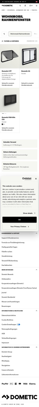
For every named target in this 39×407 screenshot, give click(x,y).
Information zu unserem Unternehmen (16, 347)
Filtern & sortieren (11, 41)
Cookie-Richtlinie (7, 320)
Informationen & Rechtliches (12, 311)
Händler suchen (7, 252)
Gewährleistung (7, 256)
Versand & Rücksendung (10, 261)
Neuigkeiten (12, 365)
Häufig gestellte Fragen (9, 247)
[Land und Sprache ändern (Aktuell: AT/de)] (36, 1)
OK (19, 220)
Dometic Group (13, 352)
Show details (28, 213)
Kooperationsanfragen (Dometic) (13, 283)
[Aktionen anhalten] (3, 1)
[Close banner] (36, 178)
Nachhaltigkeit (6, 356)
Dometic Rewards (7, 274)
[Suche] (20, 5)
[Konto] (25, 5)
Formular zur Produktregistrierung (13, 242)
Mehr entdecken (7, 270)
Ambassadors (6, 279)
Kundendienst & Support (10, 233)
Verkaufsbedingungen (9, 338)
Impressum (5, 343)
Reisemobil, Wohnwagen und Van (18, 10)
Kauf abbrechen (7, 265)
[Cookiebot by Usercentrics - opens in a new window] (23, 178)
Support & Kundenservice (10, 238)
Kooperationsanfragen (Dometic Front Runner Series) (19, 288)
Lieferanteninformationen (10, 375)
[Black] (2, 124)
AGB (3, 334)
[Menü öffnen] (36, 5)
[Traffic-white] (4, 124)
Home (3, 10)
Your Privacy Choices (18, 226)
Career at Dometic (14, 370)
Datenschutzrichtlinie (9, 315)
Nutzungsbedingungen (9, 329)
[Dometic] (7, 5)
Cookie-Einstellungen (9, 324)
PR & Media (12, 361)
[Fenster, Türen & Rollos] (4, 34)
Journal (4, 293)
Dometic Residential (15, 297)
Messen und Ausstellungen (11, 302)
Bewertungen (6, 306)
